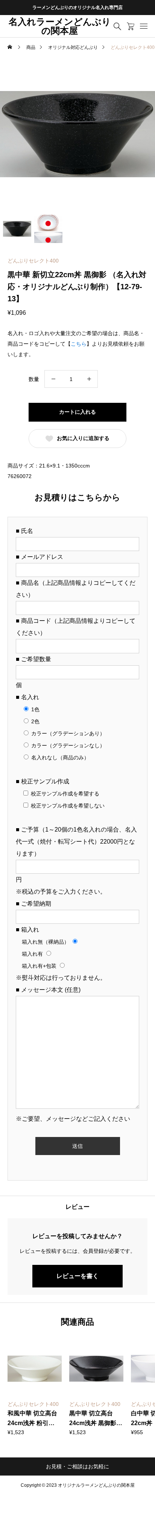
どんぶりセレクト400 (33, 260)
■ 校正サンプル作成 (42, 781)
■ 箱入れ (27, 929)
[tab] (77, 1207)
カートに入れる (77, 412)
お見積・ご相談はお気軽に (77, 1466)
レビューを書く (77, 1276)
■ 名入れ (27, 697)
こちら (79, 344)
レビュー (77, 1207)
